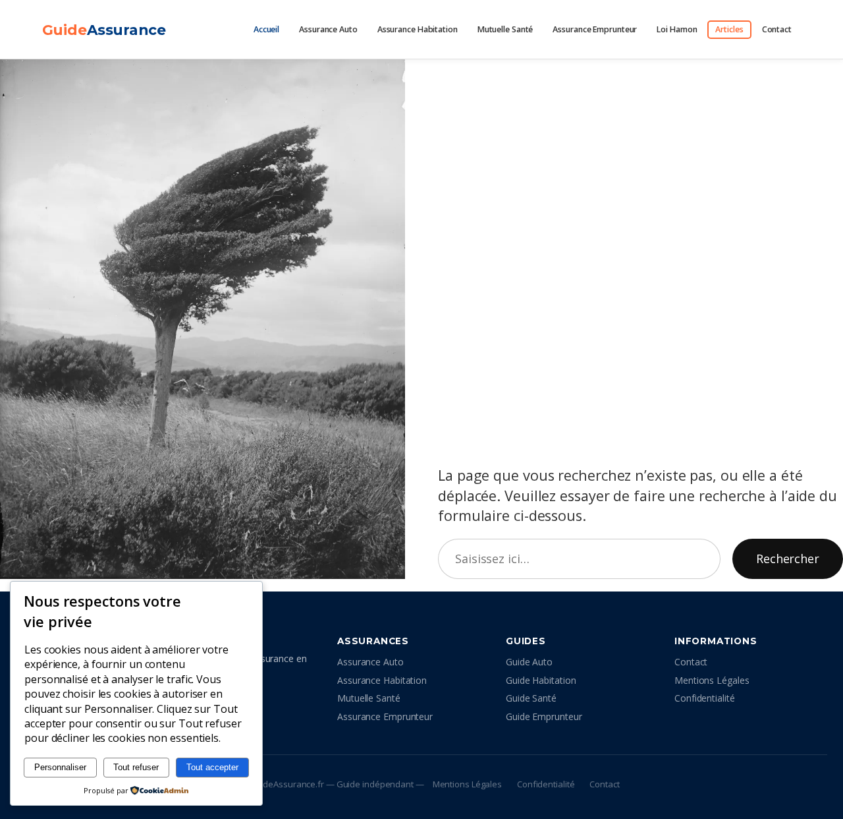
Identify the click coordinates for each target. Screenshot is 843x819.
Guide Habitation (541, 680)
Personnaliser (60, 767)
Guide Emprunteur (544, 716)
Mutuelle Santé (505, 29)
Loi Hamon (677, 29)
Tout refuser (136, 767)
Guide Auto (529, 661)
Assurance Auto (328, 29)
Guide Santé (531, 698)
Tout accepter (212, 767)
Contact (777, 29)
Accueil (266, 29)
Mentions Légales (711, 680)
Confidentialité (704, 698)
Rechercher (787, 558)
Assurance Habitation (417, 29)
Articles (729, 29)
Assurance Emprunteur (595, 29)
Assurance (104, 29)
